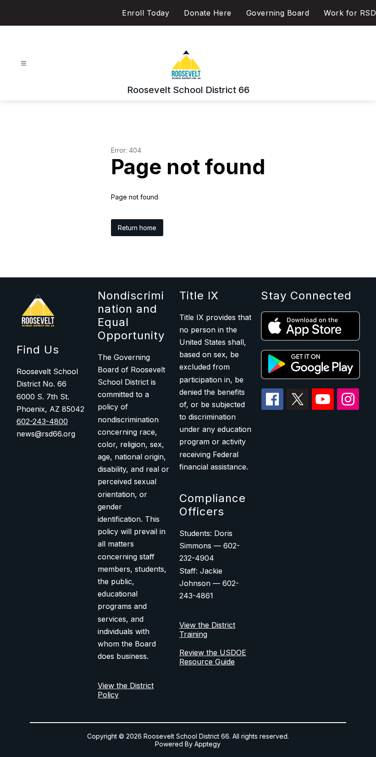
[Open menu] (23, 63)
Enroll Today (145, 12)
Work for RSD (350, 12)
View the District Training (207, 629)
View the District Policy (126, 690)
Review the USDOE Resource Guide (212, 657)
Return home (137, 228)
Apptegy (207, 744)
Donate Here (208, 12)
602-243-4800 (42, 421)
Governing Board (278, 12)
